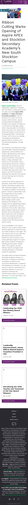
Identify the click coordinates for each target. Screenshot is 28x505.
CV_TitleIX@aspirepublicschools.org (14, 477)
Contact (14, 411)
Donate (14, 416)
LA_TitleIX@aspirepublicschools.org (14, 486)
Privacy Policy (14, 419)
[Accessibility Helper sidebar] (4, 10)
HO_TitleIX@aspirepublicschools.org (15, 495)
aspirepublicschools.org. (9, 277)
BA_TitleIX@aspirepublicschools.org (14, 469)
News (14, 414)
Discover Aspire (7, 68)
